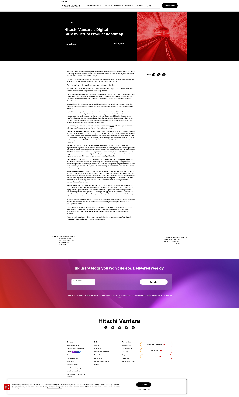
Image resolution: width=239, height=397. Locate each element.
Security (96, 364)
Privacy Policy (151, 295)
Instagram (86, 219)
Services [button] (128, 6)
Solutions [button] (117, 6)
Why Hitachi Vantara (94, 6)
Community (97, 348)
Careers (69, 352)
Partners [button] (138, 6)
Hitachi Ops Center (125, 171)
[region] (97, 386)
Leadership (70, 361)
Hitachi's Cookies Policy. (54, 388)
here (112, 126)
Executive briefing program (75, 368)
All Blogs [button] (70, 22)
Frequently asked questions (102, 355)
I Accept (144, 384)
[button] (146, 5)
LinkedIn (129, 217)
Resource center (127, 345)
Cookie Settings (144, 389)
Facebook (70, 219)
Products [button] (107, 6)
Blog (123, 355)
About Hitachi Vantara (73, 345)
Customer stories (127, 348)
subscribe (153, 282)
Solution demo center (128, 361)
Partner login (126, 358)
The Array (125, 352)
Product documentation (101, 352)
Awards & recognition (73, 371)
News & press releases (74, 355)
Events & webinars (72, 358)
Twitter (77, 219)
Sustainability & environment (76, 348)
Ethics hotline (98, 358)
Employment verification (101, 361)
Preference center (72, 364)
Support (96, 345)
